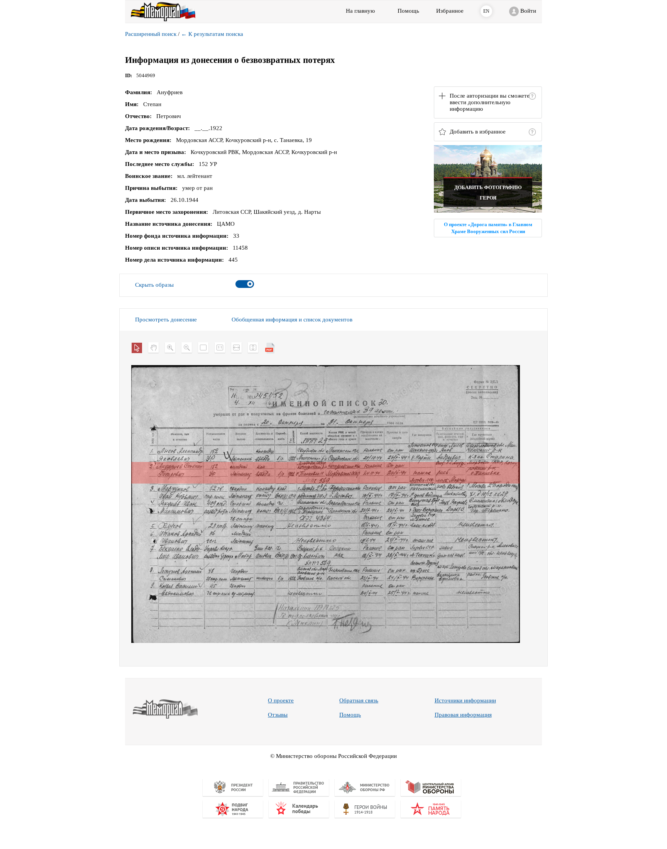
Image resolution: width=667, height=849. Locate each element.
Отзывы (278, 715)
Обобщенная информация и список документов (292, 319)
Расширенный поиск (150, 34)
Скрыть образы (154, 285)
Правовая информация (463, 715)
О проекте (281, 700)
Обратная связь (358, 700)
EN (486, 11)
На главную (360, 11)
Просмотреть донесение (166, 319)
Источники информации (465, 700)
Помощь (350, 715)
